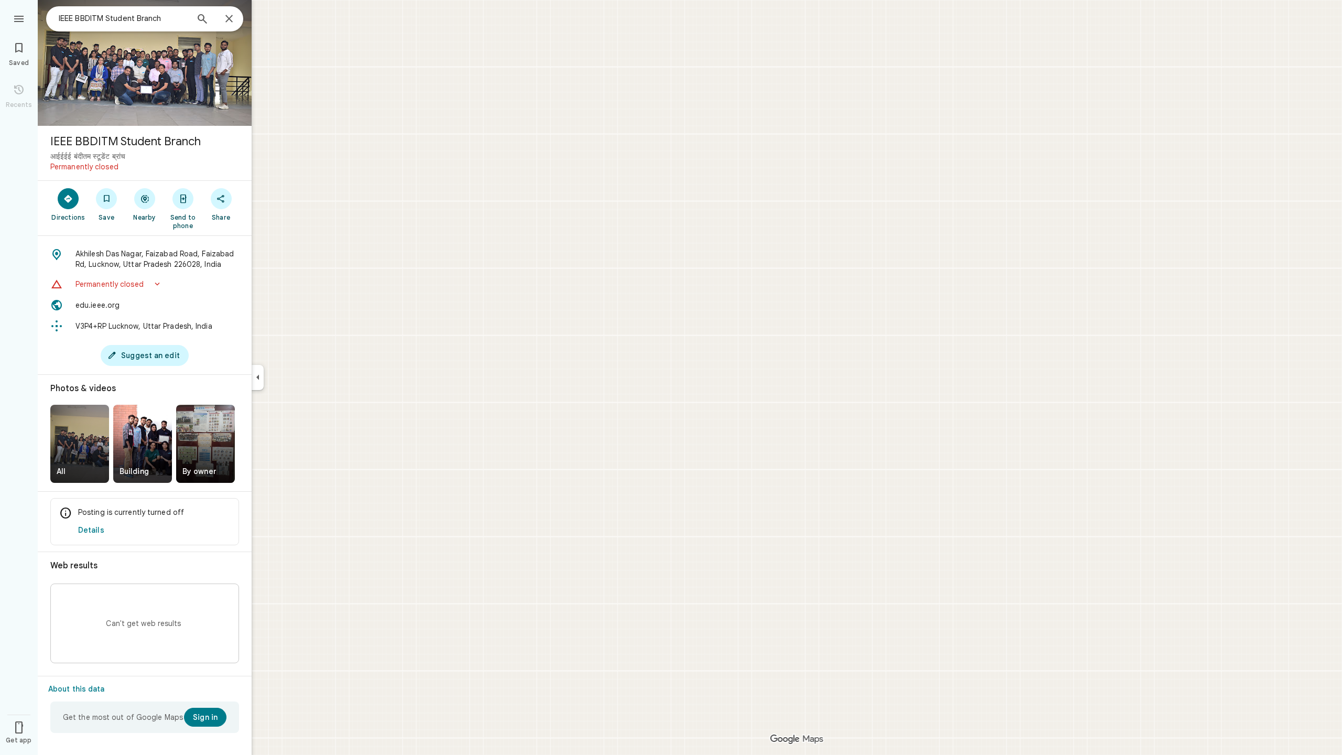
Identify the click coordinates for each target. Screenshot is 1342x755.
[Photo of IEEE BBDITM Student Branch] (145, 63)
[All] (79, 444)
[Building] (142, 444)
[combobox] (123, 18)
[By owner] (205, 444)
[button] (145, 284)
